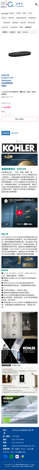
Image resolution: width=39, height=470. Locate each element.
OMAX (18, 13)
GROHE (11, 18)
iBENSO (15, 22)
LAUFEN (5, 27)
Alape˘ (11, 13)
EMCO (4, 18)
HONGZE (6, 22)
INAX (21, 27)
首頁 (5, 32)
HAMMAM (32, 18)
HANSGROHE (21, 18)
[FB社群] (6, 456)
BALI (24, 13)
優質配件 (28, 27)
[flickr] (17, 456)
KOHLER (31, 22)
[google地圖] (4, 433)
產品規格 (14, 133)
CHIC (30, 13)
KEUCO (23, 22)
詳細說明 (5, 133)
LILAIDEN (13, 27)
